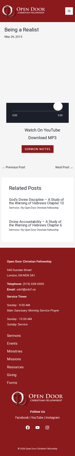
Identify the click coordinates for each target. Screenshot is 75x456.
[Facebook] (28, 427)
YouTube (37, 417)
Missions (14, 359)
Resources (15, 367)
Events (12, 343)
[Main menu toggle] (69, 11)
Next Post (64, 167)
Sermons (14, 207)
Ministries (14, 351)
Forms (12, 383)
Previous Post (13, 167)
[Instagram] (47, 427)
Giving (11, 375)
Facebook (22, 417)
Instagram (53, 417)
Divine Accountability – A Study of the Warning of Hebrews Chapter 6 (35, 223)
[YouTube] (37, 427)
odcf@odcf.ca (26, 289)
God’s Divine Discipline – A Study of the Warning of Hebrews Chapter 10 (36, 201)
